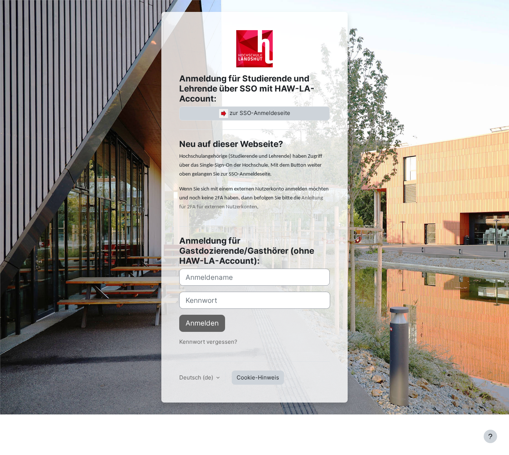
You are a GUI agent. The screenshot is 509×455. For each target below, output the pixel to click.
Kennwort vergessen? (208, 341)
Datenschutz (173, 424)
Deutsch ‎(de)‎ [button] (197, 377)
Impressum (47, 424)
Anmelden (202, 323)
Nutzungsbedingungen (122, 424)
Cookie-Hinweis (258, 377)
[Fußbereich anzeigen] (490, 436)
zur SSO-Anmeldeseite (259, 112)
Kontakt (77, 424)
